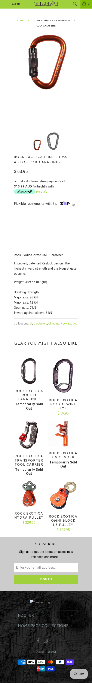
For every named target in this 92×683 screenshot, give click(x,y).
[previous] (18, 79)
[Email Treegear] (53, 641)
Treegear (50, 651)
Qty (16, 235)
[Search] (75, 3)
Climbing (53, 323)
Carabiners (40, 323)
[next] (74, 79)
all (31, 323)
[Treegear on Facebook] (38, 641)
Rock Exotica (69, 323)
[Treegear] (46, 4)
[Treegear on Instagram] (46, 641)
